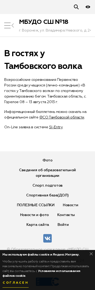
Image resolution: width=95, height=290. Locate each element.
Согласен (15, 282)
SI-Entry (56, 127)
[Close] (91, 253)
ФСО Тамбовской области (61, 117)
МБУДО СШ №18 (43, 22)
